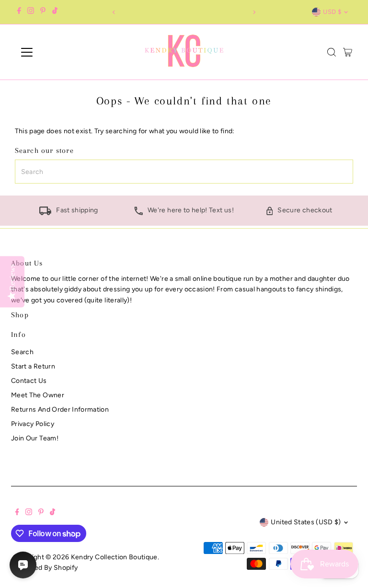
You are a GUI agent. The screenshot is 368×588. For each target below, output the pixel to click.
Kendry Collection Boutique (114, 557)
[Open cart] (347, 52)
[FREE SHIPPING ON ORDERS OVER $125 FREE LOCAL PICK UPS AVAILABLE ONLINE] (184, 12)
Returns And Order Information (60, 409)
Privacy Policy (32, 424)
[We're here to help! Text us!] (138, 213)
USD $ (332, 11)
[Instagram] (30, 11)
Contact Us (29, 381)
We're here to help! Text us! (191, 210)
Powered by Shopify (46, 568)
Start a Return (33, 366)
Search (22, 352)
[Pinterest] (43, 11)
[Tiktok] (55, 11)
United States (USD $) (306, 522)
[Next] (254, 12)
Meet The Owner (37, 395)
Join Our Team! (34, 438)
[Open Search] (331, 52)
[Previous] (114, 12)
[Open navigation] (54, 52)
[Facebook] (19, 11)
